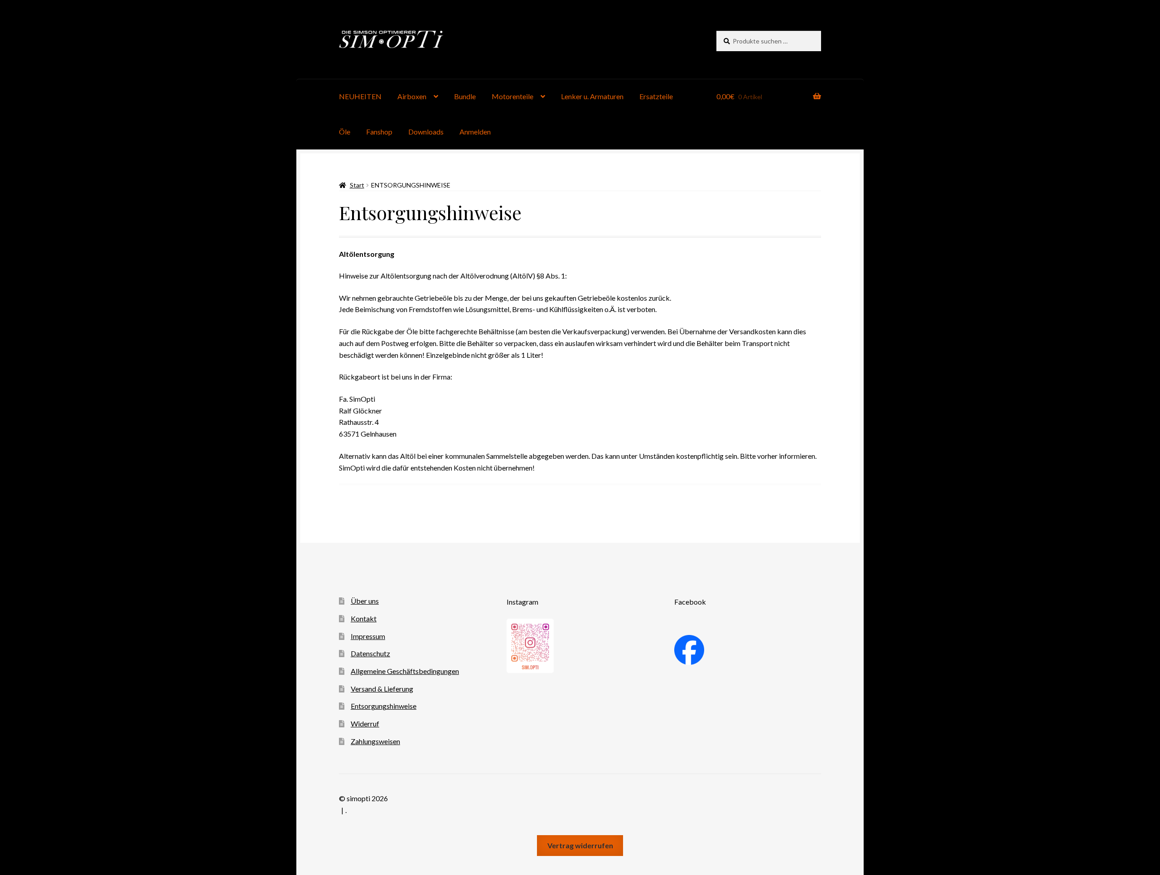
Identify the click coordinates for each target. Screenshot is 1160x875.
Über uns (365, 600)
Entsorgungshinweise (383, 706)
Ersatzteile (656, 96)
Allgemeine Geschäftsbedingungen (405, 671)
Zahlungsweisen (375, 741)
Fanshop (379, 131)
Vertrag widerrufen (580, 845)
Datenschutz (370, 653)
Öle (344, 131)
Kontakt (364, 618)
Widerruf (365, 723)
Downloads (426, 131)
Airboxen (411, 96)
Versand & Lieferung (382, 688)
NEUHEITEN (360, 96)
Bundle (465, 96)
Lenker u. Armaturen (592, 96)
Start (357, 185)
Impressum (368, 636)
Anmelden (475, 131)
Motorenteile (512, 96)
